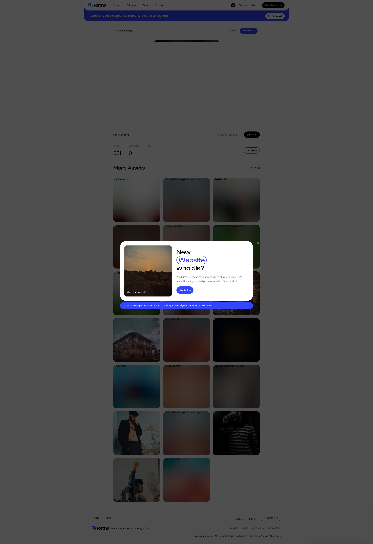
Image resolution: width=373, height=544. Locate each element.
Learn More (206, 306)
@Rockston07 (140, 292)
